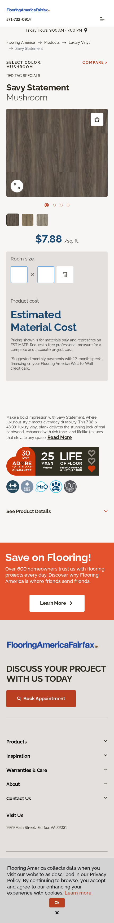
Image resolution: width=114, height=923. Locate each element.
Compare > (95, 62)
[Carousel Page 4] (68, 205)
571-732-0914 (18, 19)
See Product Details (28, 511)
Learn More (53, 603)
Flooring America (20, 42)
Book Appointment (44, 698)
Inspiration (18, 756)
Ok (57, 903)
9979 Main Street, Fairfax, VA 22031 (36, 827)
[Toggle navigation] (102, 19)
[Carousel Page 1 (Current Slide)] (47, 205)
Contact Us (18, 798)
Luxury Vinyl (79, 42)
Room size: (23, 259)
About (13, 784)
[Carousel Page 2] (54, 205)
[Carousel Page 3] (61, 205)
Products (52, 42)
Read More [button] (59, 437)
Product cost (25, 301)
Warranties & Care (26, 770)
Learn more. (79, 893)
